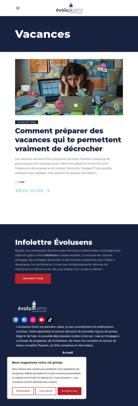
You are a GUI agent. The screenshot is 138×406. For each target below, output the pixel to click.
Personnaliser (23, 391)
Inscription (33, 278)
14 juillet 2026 (26, 122)
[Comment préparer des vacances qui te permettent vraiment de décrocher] (69, 87)
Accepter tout (69, 391)
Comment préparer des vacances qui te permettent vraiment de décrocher (68, 139)
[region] (46, 378)
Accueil (67, 352)
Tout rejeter (45, 391)
